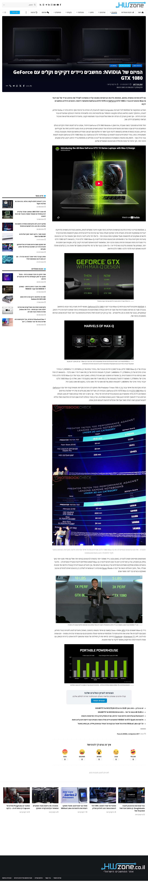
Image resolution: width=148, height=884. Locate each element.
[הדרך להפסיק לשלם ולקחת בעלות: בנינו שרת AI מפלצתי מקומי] (7, 204)
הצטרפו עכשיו (99, 701)
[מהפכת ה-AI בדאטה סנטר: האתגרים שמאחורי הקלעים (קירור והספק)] (45, 795)
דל (134, 636)
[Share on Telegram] (13, 86)
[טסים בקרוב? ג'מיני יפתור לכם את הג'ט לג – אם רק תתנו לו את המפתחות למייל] (7, 259)
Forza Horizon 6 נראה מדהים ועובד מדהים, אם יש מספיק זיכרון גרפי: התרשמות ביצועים (112, 716)
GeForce (112, 101)
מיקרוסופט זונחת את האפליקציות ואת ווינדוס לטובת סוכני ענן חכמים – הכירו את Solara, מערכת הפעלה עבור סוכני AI (32, 309)
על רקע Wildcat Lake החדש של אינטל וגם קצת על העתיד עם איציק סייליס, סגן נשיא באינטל (110, 723)
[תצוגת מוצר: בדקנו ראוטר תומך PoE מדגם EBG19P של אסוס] (7, 237)
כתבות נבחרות (124, 65)
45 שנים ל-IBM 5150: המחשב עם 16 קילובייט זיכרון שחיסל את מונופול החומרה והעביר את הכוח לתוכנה (30, 214)
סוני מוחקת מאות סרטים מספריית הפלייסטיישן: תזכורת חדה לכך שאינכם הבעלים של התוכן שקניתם (31, 246)
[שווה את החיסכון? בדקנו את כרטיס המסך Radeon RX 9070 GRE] (7, 300)
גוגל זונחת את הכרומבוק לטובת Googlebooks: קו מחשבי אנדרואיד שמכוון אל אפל (132, 808)
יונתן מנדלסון (138, 84)
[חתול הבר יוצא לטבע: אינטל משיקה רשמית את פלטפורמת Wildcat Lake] (74, 795)
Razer (104, 568)
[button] (26, 12)
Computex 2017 (133, 734)
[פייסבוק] (60, 4)
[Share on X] (20, 86)
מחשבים (113, 65)
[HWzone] (131, 5)
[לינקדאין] (49, 4)
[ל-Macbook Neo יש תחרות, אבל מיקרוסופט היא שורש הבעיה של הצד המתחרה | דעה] (7, 322)
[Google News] (54, 4)
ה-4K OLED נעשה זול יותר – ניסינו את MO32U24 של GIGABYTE (120, 712)
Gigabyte (118, 636)
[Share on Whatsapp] (17, 86)
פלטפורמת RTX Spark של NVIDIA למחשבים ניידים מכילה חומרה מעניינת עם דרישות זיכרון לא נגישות (107, 720)
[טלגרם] (46, 4)
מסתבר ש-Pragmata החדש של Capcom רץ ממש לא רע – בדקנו (18, 807)
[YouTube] (57, 4)
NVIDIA (141, 306)
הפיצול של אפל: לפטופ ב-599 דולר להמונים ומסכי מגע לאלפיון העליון (103, 807)
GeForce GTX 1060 (96, 306)
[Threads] (43, 4)
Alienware (128, 636)
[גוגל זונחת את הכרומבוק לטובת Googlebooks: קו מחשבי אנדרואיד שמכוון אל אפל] (131, 795)
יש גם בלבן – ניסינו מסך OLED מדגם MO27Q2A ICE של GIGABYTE (119, 708)
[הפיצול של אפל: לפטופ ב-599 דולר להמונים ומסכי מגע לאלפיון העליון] (102, 795)
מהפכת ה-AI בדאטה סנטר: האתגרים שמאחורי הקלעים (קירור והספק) (46, 807)
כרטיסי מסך (137, 65)
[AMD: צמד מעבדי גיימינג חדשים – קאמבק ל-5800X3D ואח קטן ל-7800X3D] (7, 289)
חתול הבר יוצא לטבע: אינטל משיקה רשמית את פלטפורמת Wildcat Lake (74, 807)
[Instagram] (51, 4)
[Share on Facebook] (23, 86)
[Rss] (40, 4)
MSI (123, 630)
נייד (121, 387)
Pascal (119, 734)
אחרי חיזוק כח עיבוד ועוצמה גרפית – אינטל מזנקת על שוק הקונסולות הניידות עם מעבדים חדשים (31, 276)
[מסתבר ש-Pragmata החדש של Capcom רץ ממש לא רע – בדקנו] (16, 795)
